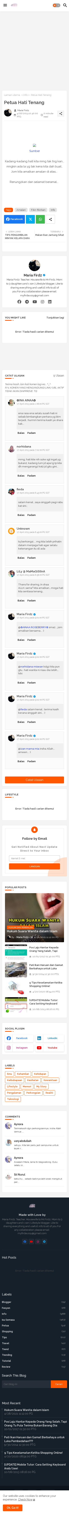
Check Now (25, 1499)
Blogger (34, 1302)
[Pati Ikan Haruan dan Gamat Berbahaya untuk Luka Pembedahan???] (16, 969)
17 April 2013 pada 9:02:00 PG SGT (33, 657)
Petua (34, 1325)
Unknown (23, 528)
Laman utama (12, 95)
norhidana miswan (32, 666)
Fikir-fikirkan (38, 209)
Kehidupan (40, 1074)
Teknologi (13, 1099)
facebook (22, 1038)
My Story (41, 1086)
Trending (34, 1355)
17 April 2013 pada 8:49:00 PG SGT (33, 532)
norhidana (24, 446)
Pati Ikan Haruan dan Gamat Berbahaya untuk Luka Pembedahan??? (46, 968)
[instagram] (42, 302)
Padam (31, 432)
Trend (34, 1349)
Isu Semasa (34, 1320)
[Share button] (50, 219)
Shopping (34, 1331)
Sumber (34, 151)
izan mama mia (30, 748)
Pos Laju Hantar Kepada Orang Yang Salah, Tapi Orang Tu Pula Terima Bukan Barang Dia (46, 952)
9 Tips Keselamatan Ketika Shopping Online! (45, 984)
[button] (56, 5)
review (34, 1367)
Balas (21, 432)
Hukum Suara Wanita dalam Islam (26, 1410)
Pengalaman (14, 1093)
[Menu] (5, 5)
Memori (27, 1086)
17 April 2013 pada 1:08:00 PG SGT (33, 404)
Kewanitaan (50, 1080)
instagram (22, 1047)
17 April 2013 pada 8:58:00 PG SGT (33, 575)
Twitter (30, 219)
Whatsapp (40, 219)
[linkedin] (50, 302)
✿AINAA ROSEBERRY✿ (34, 627)
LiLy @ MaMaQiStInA (31, 571)
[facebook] (19, 302)
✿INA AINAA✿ (26, 400)
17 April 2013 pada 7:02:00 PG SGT (33, 450)
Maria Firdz (33, 275)
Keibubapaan (14, 1080)
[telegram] (27, 302)
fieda (20, 489)
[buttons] (24, 1241)
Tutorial (34, 1361)
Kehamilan (23, 1074)
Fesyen (34, 1308)
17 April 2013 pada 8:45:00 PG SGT (33, 493)
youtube (52, 1047)
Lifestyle (12, 1086)
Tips (34, 1337)
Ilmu (9, 1074)
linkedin (52, 1038)
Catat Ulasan (34, 780)
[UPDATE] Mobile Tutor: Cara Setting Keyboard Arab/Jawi (43, 1003)
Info (25, 95)
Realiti (49, 1093)
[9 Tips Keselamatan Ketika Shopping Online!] (16, 987)
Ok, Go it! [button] (13, 1507)
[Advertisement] (34, 50)
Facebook (17, 219)
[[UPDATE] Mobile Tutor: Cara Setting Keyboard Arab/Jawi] (16, 1004)
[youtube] (35, 302)
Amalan (21, 209)
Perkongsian (33, 1093)
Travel (34, 1343)
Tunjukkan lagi (55, 317)
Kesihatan (33, 1080)
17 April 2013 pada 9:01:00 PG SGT (33, 618)
